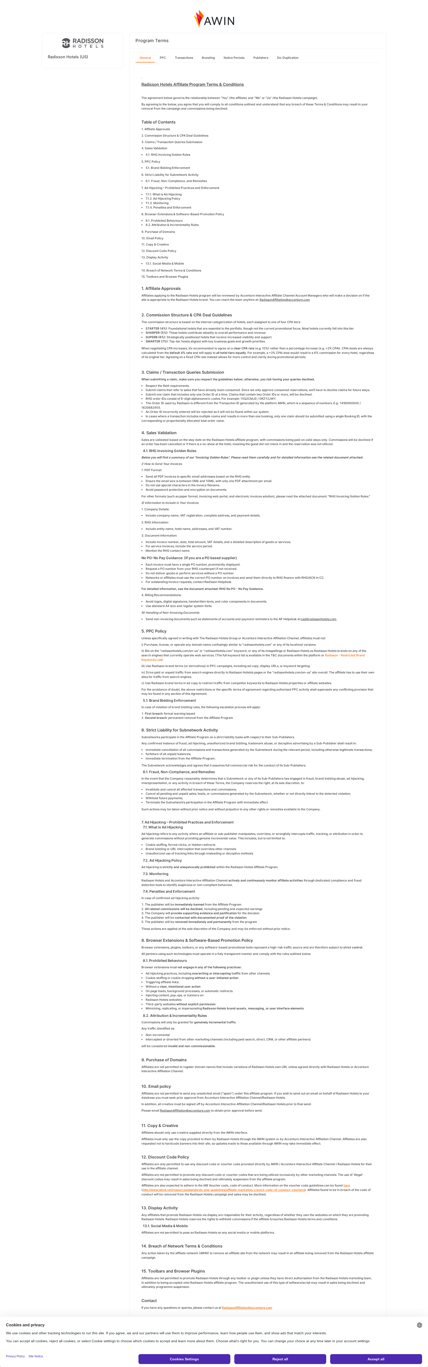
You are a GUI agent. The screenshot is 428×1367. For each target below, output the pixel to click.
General (145, 58)
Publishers (260, 58)
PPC (163, 58)
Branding (208, 58)
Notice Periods (234, 58)
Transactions (184, 58)
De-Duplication (287, 58)
